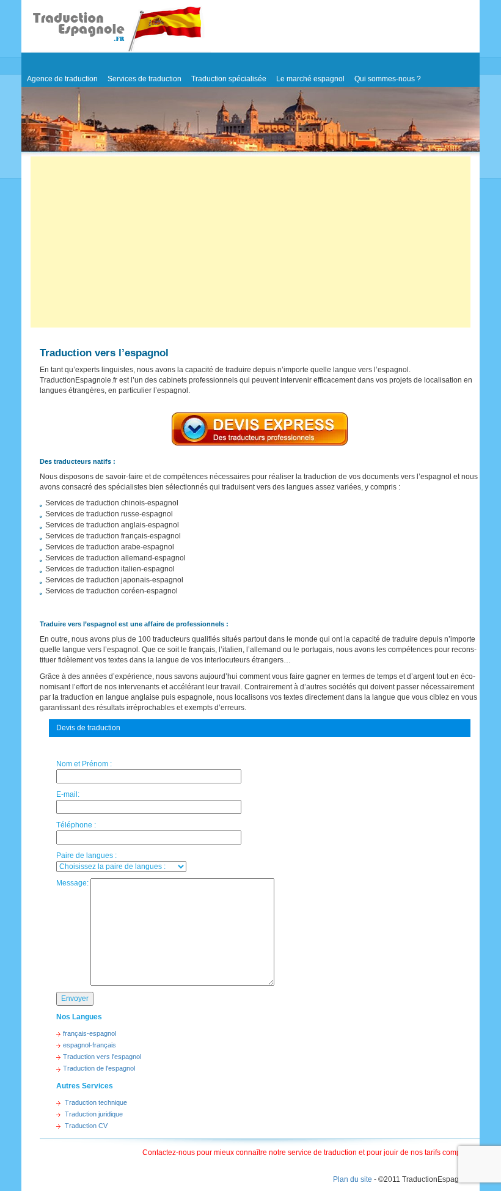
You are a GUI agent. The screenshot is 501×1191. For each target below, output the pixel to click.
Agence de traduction (62, 79)
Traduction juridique (94, 1114)
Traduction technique (96, 1102)
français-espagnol (89, 1033)
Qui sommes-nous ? (387, 79)
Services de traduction (144, 79)
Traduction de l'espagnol (99, 1068)
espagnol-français (89, 1045)
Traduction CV (86, 1125)
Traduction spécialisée (228, 79)
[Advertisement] (250, 242)
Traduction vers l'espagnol (102, 1056)
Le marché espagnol (310, 79)
